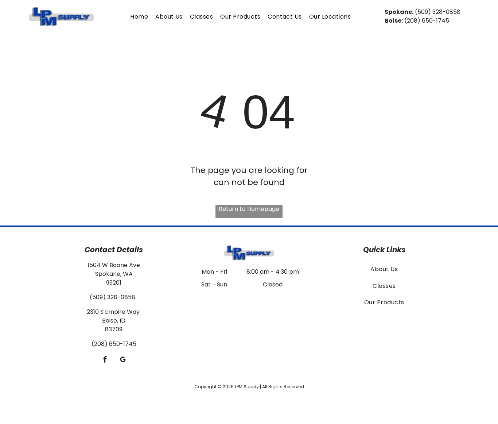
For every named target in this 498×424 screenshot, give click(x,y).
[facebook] (105, 360)
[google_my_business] (123, 360)
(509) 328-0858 (437, 12)
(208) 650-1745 (426, 20)
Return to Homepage (249, 209)
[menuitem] (139, 16)
